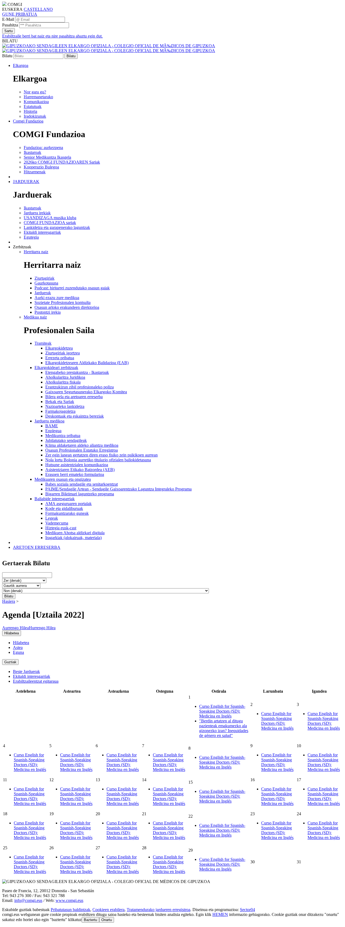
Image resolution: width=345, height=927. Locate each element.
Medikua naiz (35, 317)
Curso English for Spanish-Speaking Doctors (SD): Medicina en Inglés (222, 711)
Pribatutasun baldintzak (70, 909)
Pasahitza (10, 25)
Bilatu (7, 55)
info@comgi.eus (28, 900)
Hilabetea (21, 642)
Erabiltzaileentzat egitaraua (35, 681)
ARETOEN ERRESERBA (36, 547)
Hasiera (8, 601)
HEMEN (220, 914)
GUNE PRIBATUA (19, 14)
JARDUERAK (26, 181)
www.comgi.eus (69, 900)
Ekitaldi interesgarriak (31, 676)
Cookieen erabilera (108, 909)
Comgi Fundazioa (28, 121)
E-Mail (8, 19)
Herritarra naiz (36, 251)
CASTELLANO (38, 9)
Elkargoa (20, 65)
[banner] (108, 48)
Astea (18, 647)
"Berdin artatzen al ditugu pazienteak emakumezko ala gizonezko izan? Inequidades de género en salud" (223, 728)
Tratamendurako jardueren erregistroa (158, 909)
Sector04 (247, 909)
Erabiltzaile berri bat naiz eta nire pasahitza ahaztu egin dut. (52, 36)
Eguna (18, 652)
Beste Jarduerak (26, 671)
